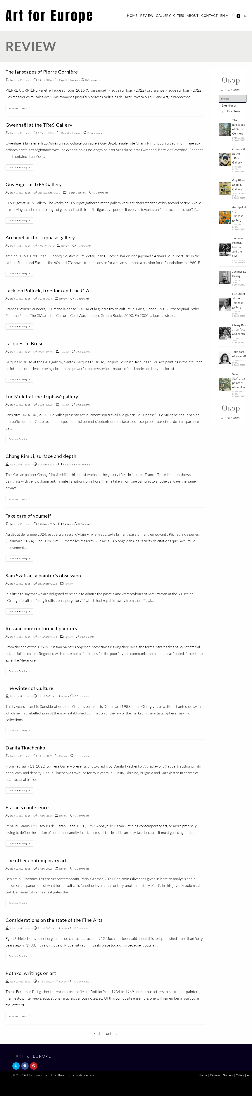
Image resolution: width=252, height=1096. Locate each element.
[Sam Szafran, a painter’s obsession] (225, 384)
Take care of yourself (28, 516)
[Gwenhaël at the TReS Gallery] (225, 159)
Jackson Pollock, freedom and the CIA (47, 290)
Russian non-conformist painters (41, 628)
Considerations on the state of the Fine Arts (54, 920)
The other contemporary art (36, 860)
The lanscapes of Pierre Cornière (42, 72)
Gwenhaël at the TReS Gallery (39, 125)
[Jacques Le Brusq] (225, 277)
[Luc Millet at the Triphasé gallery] (225, 304)
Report (63, 80)
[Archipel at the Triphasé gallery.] (225, 217)
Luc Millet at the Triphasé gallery (42, 396)
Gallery (228, 1075)
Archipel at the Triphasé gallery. (41, 237)
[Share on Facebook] (25, 1066)
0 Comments (92, 80)
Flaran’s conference (27, 807)
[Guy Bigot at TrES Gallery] (225, 188)
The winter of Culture (29, 688)
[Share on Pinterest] (33, 1066)
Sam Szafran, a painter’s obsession (43, 575)
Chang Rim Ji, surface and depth (41, 456)
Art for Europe (50, 15)
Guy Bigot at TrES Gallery (34, 184)
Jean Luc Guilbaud (20, 80)
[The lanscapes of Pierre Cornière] (225, 129)
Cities (240, 1075)
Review (74, 80)
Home (203, 1075)
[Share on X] (16, 1066)
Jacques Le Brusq (25, 343)
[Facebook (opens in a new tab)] (245, 16)
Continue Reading (21, 108)
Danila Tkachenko (25, 748)
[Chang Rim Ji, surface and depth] (225, 333)
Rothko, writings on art (31, 973)
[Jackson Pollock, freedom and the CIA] (225, 249)
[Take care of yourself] (225, 358)
